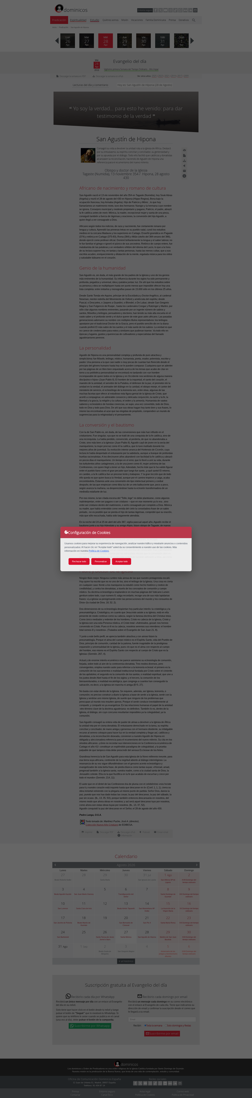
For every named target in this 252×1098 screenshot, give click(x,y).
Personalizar (101, 561)
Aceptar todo (122, 561)
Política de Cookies (99, 551)
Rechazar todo (79, 561)
